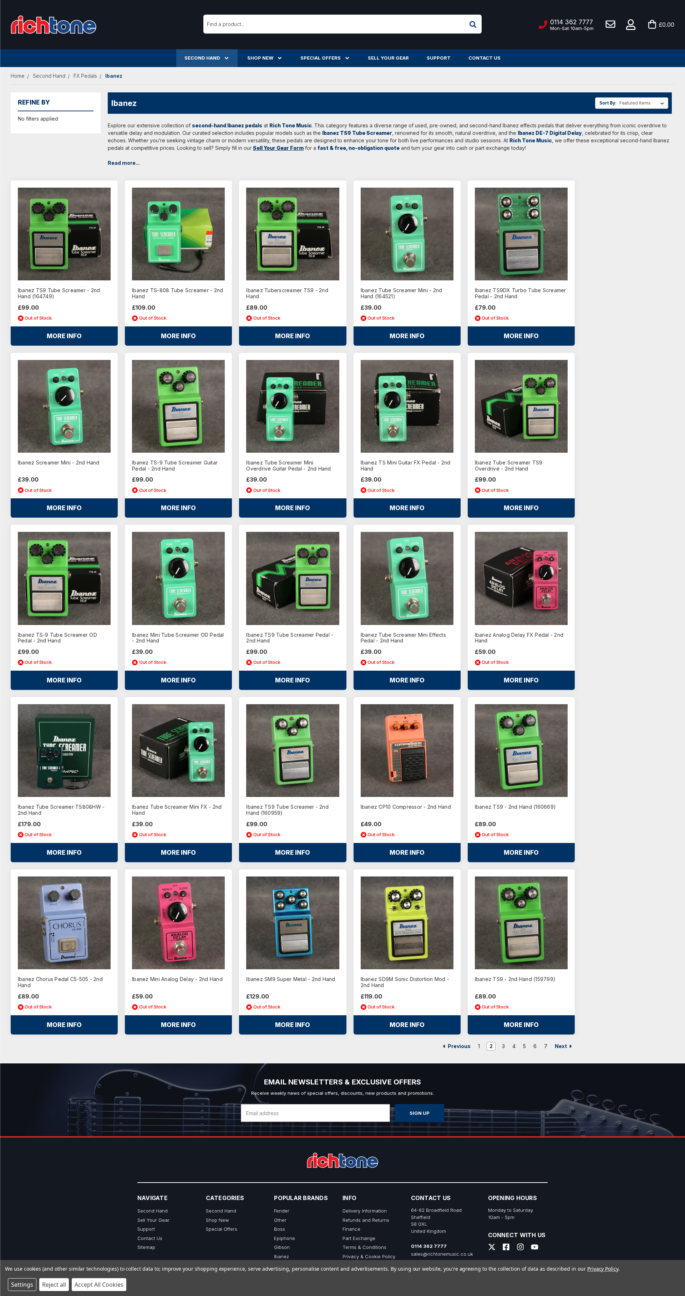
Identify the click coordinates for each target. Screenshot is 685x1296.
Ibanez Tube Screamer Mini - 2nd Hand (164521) (401, 293)
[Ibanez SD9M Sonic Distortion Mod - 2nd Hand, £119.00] (407, 922)
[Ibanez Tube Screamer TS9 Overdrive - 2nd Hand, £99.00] (521, 406)
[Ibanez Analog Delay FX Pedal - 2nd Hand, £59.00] (521, 578)
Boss (279, 1229)
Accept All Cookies (99, 1285)
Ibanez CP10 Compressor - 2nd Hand (406, 807)
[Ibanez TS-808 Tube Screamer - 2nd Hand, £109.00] (178, 234)
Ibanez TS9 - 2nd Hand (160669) (515, 807)
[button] (631, 24)
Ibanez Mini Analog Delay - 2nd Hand (177, 979)
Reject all (54, 1285)
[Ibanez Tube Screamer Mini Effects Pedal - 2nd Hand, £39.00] (407, 578)
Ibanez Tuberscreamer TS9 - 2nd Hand (287, 293)
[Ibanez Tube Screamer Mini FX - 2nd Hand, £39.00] (178, 750)
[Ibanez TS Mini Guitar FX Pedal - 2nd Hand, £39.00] (407, 406)
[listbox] (643, 103)
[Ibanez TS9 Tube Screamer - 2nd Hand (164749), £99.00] (64, 234)
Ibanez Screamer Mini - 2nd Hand (59, 463)
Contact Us (484, 58)
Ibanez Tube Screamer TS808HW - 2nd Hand (61, 810)
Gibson (282, 1247)
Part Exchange (358, 1238)
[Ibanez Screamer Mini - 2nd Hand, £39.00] (64, 406)
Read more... (124, 163)
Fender (281, 1211)
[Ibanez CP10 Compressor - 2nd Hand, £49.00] (407, 750)
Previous (459, 1046)
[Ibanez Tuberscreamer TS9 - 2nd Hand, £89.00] (292, 234)
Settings (22, 1285)
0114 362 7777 (429, 1246)
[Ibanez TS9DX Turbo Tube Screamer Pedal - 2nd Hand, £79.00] (521, 234)
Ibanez (281, 1256)
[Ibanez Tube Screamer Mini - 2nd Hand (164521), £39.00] (407, 234)
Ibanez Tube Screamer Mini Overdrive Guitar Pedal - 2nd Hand (288, 466)
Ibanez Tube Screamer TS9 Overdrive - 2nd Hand (509, 466)
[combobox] (342, 24)
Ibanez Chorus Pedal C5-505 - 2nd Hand (60, 982)
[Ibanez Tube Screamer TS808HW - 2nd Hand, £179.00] (64, 750)
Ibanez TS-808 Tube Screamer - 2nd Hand (177, 293)
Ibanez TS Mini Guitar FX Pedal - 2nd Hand (406, 466)
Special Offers (320, 58)
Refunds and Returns (365, 1220)
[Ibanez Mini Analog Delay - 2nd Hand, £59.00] (178, 922)
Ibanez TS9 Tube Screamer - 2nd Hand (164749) (59, 293)
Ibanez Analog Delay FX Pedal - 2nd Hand (519, 638)
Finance (351, 1229)
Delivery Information (364, 1211)
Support (439, 58)
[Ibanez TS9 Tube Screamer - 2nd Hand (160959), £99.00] (292, 750)
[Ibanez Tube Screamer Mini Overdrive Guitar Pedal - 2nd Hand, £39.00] (292, 406)
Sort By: (607, 103)
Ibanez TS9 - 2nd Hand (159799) (515, 979)
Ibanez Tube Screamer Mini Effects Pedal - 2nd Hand (403, 638)
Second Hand (202, 58)
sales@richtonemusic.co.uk (442, 1254)
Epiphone (284, 1238)
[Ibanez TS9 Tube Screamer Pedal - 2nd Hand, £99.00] (292, 578)
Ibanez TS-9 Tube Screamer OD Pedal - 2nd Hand (57, 638)
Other (280, 1220)
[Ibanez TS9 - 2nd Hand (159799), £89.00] (521, 922)
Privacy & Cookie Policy (368, 1256)
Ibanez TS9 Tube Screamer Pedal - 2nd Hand (289, 638)
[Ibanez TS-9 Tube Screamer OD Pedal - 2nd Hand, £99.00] (64, 578)
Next (561, 1046)
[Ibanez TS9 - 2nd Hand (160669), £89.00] (521, 750)
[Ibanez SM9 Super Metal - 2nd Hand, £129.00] (292, 922)
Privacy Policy (602, 1268)
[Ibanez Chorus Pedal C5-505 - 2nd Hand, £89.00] (64, 922)
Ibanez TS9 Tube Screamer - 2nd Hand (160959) (287, 810)
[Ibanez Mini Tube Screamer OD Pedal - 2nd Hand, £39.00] (178, 578)
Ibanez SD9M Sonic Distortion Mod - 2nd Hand (405, 982)
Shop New (260, 58)
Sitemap (146, 1247)
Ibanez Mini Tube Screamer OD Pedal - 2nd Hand (178, 638)
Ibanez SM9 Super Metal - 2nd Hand (290, 979)
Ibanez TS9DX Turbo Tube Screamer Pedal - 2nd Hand (520, 293)
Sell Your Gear (388, 58)
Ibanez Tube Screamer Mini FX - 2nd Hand (177, 810)
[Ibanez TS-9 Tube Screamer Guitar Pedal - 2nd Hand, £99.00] (178, 406)
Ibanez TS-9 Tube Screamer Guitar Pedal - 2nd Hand (175, 466)
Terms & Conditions (364, 1247)
